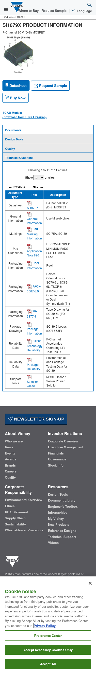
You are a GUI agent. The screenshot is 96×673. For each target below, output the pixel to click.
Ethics (10, 506)
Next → (38, 187)
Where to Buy (29, 11)
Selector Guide (32, 383)
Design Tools (14, 139)
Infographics (57, 512)
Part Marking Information (34, 233)
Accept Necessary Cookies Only (48, 649)
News (9, 447)
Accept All (48, 663)
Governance (57, 459)
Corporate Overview (63, 441)
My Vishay (56, 518)
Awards (10, 459)
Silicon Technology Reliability (34, 345)
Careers (10, 471)
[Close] (90, 583)
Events (10, 453)
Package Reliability (33, 366)
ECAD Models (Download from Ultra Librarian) (24, 114)
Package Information (34, 331)
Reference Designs (62, 530)
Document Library (61, 500)
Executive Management (65, 447)
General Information (34, 221)
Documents (13, 130)
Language (84, 11)
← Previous (17, 187)
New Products (58, 524)
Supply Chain (15, 518)
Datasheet (17, 85)
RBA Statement (16, 512)
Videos (53, 542)
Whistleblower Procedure (24, 530)
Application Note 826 (34, 253)
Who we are (14, 441)
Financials (56, 453)
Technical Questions (19, 157)
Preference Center (48, 635)
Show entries (40, 177)
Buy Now (17, 98)
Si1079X (32, 207)
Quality (10, 148)
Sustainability (15, 524)
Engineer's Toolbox (63, 506)
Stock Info (56, 465)
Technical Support (62, 537)
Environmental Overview (23, 500)
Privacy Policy (45, 625)
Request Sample (52, 85)
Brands (10, 465)
